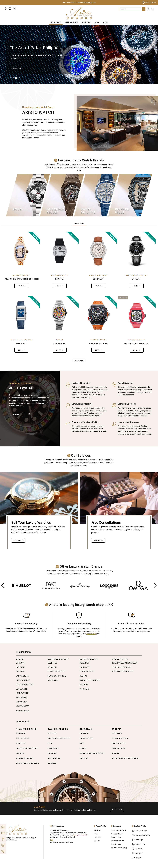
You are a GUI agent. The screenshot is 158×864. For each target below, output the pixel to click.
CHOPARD (117, 734)
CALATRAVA (85, 667)
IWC (82, 744)
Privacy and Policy (117, 834)
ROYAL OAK (52, 667)
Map (51, 840)
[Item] (7, 78)
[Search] (143, 9)
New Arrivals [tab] (79, 223)
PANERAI (52, 753)
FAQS (96, 22)
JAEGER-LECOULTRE (137, 275)
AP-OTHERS (53, 680)
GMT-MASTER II (22, 676)
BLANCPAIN (86, 729)
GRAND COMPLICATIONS (89, 680)
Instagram (139, 853)
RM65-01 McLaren (98, 343)
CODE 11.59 (52, 663)
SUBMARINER (21, 702)
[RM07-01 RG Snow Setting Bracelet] (21, 251)
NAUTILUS (84, 685)
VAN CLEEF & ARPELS (27, 763)
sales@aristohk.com (143, 835)
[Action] (3, 851)
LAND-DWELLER (22, 693)
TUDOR (84, 758)
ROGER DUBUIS (24, 758)
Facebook (139, 849)
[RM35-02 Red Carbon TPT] (137, 315)
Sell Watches (71, 22)
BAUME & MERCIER (58, 729)
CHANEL (84, 734)
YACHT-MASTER (22, 706)
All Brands (56, 22)
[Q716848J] (21, 315)
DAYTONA (20, 672)
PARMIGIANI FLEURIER (91, 753)
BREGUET (117, 729)
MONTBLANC (119, 749)
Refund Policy (91, 634)
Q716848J (21, 343)
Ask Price (21, 286)
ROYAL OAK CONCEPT (56, 672)
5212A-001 (98, 279)
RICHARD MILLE (21, 275)
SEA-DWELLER (21, 689)
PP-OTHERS (84, 689)
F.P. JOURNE (22, 739)
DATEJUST (20, 663)
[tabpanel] (79, 297)
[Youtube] (14, 8)
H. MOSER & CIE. (120, 739)
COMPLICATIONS (86, 672)
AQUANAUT (84, 663)
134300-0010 (59, 343)
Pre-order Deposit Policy (119, 848)
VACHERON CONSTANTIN (125, 758)
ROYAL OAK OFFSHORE (57, 676)
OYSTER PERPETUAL (24, 685)
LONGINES (53, 749)
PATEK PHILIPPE (98, 275)
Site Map (97, 841)
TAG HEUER (54, 758)
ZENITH (52, 763)
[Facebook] (5, 8)
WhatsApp (139, 840)
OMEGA (20, 753)
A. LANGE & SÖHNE (26, 729)
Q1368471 (137, 279)
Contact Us (98, 540)
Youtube (138, 857)
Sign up (89, 2)
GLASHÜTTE (86, 739)
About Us (86, 22)
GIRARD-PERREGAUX (59, 739)
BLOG (105, 22)
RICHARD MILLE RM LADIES (122, 672)
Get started (18, 540)
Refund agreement (117, 841)
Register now (117, 810)
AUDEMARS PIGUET (58, 659)
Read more (79, 361)
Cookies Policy (116, 837)
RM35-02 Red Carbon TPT (137, 343)
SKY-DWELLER (21, 698)
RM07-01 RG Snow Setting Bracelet (21, 279)
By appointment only (80, 835)
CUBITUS (83, 676)
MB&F (83, 749)
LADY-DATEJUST (23, 680)
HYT (50, 744)
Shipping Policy (116, 844)
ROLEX (59, 340)
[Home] (79, 13)
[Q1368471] (137, 251)
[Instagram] (9, 8)
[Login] (148, 8)
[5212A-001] (98, 251)
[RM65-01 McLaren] (98, 315)
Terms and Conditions (118, 830)
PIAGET (115, 753)
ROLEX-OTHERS (22, 710)
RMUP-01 (59, 279)
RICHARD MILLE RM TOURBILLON (124, 663)
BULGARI (21, 734)
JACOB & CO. (119, 744)
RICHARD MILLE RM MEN (121, 667)
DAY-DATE (20, 667)
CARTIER (52, 734)
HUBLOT (20, 744)
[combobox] (131, 9)
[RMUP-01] (60, 251)
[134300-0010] (60, 315)
